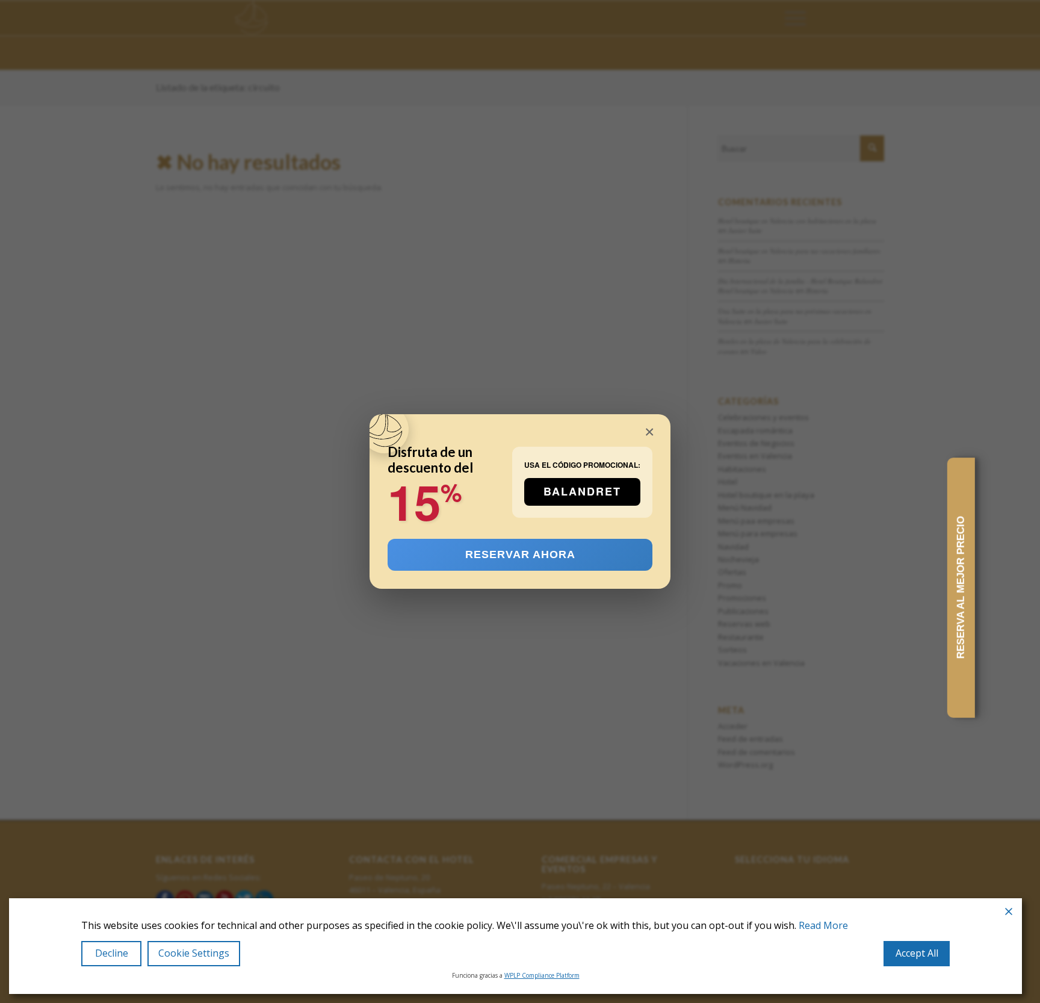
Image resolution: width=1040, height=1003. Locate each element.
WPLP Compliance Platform (542, 975)
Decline (111, 953)
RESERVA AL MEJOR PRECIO (961, 588)
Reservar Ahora (520, 554)
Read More (823, 925)
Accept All (917, 953)
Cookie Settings (193, 953)
